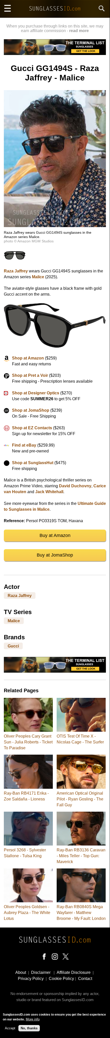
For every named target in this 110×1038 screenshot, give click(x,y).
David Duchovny (75, 486)
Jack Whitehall (49, 492)
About (20, 972)
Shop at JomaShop (30, 410)
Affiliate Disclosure (74, 972)
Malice (38, 277)
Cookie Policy (61, 978)
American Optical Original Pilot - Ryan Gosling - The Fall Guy (80, 799)
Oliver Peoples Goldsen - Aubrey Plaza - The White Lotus (27, 913)
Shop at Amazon (28, 358)
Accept (10, 1028)
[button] (55, 226)
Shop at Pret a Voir (30, 375)
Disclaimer (41, 972)
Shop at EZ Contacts (32, 428)
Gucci (13, 646)
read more (79, 31)
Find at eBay (24, 445)
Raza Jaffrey (16, 271)
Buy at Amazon (55, 535)
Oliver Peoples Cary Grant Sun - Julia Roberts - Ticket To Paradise (28, 742)
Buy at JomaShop (55, 555)
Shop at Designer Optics (35, 393)
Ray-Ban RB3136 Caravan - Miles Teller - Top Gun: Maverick (81, 856)
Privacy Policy (31, 978)
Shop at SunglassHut (32, 463)
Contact (85, 978)
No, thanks (29, 1028)
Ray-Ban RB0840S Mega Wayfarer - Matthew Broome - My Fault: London (81, 913)
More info (33, 1019)
